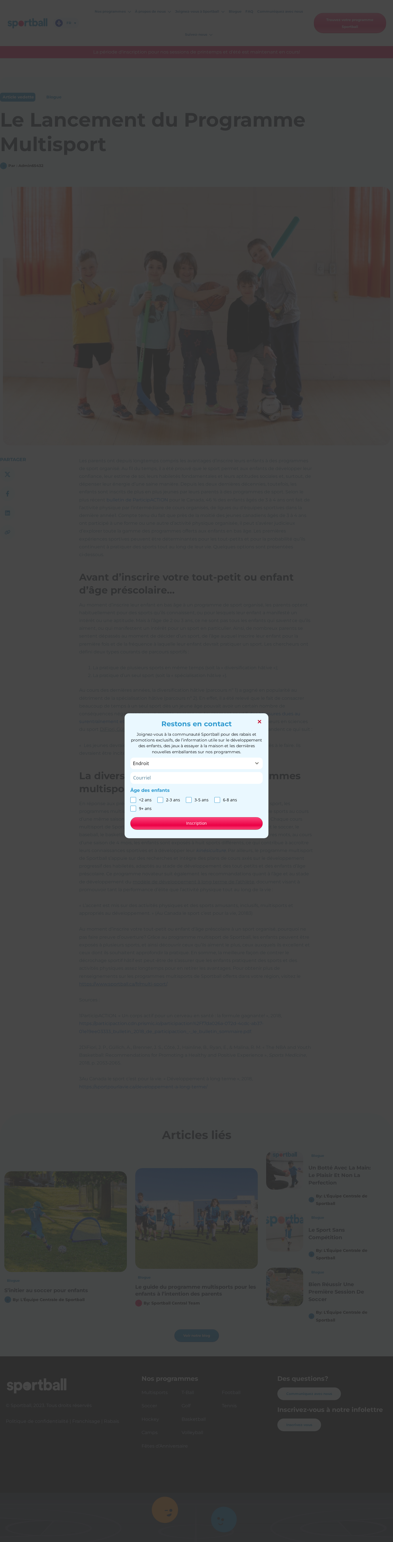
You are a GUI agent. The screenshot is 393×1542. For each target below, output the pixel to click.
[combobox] (196, 763)
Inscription (196, 823)
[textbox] (191, 763)
